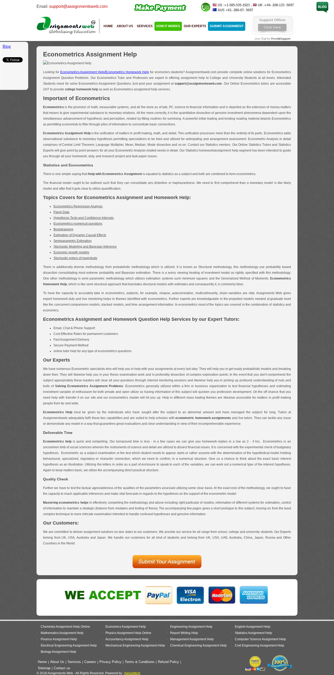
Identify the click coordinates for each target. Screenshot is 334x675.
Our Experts (195, 26)
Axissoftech (132, 673)
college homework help (81, 89)
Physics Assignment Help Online (128, 633)
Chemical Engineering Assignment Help (198, 645)
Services (145, 26)
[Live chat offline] (272, 35)
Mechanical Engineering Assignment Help (135, 645)
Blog (319, 3)
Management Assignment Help (192, 639)
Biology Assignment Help (58, 652)
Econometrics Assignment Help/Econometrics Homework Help (104, 72)
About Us (125, 26)
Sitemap (44, 668)
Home (108, 26)
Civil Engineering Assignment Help (259, 645)
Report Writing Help (184, 633)
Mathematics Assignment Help (62, 633)
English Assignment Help (252, 627)
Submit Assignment (226, 26)
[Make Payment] (161, 11)
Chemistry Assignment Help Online (65, 627)
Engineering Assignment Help (191, 627)
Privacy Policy (110, 662)
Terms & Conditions (139, 662)
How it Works (168, 26)
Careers (90, 662)
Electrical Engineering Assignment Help (69, 645)
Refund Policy (168, 662)
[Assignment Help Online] (66, 34)
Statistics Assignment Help (253, 633)
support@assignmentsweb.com (78, 6)
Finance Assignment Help (59, 639)
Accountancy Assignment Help (126, 639)
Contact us (62, 668)
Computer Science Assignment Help (260, 639)
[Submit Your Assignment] (167, 567)
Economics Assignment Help (125, 627)
